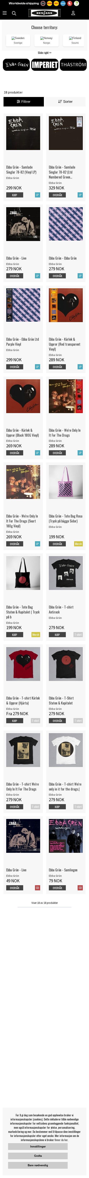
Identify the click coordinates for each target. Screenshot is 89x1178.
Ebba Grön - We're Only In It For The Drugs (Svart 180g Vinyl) (22, 521)
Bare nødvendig (38, 1165)
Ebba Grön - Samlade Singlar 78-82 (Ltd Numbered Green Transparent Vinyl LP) (62, 172)
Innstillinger (38, 1146)
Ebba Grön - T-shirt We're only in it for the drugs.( (65, 787)
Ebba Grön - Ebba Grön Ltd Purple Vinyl (22, 342)
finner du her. (61, 1140)
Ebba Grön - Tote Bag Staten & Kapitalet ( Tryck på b (23, 612)
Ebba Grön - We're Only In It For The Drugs (65, 433)
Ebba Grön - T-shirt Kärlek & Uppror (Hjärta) (23, 700)
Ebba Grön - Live (16, 258)
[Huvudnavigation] (5, 13)
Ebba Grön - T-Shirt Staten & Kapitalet (61, 700)
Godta (38, 1155)
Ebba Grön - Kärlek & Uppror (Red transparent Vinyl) (64, 344)
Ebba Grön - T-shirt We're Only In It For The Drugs (22, 787)
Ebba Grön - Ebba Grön (63, 258)
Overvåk (57, 195)
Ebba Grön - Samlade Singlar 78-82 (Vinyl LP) (21, 170)
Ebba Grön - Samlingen (63, 869)
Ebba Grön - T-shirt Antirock (61, 609)
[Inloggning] (73, 13)
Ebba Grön (12, 178)
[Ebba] (16, 71)
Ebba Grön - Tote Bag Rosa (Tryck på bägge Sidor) (65, 518)
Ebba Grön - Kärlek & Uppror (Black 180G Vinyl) (22, 433)
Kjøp (57, 635)
